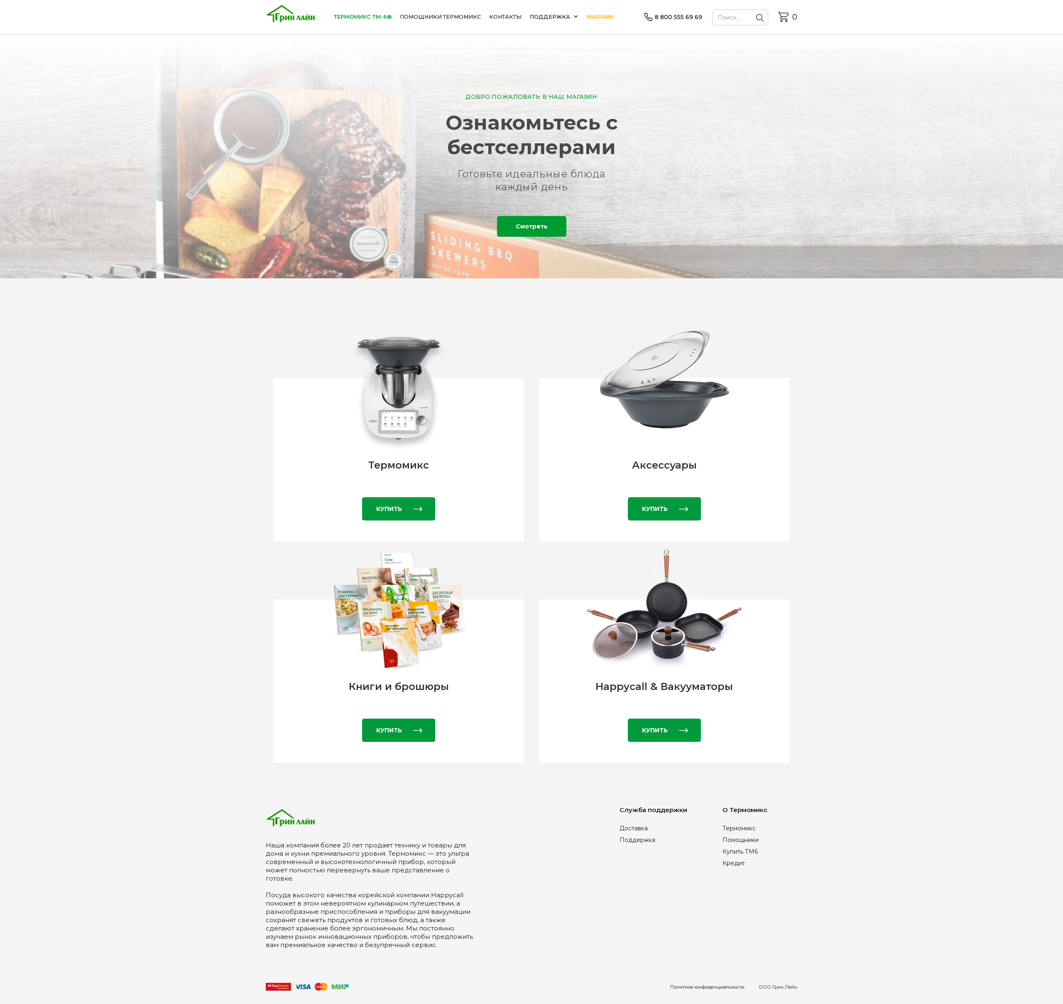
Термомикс (739, 828)
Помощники (741, 840)
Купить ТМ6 (740, 851)
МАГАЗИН (600, 17)
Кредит (734, 863)
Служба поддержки (653, 810)
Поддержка (637, 840)
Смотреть (532, 226)
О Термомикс (745, 810)
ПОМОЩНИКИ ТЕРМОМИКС (440, 17)
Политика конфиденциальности (707, 987)
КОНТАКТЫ (505, 17)
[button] (558, 17)
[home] (291, 17)
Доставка (634, 828)
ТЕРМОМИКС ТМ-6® (363, 17)
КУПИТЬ (389, 509)
